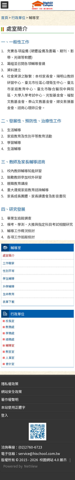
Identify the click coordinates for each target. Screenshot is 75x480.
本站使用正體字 (13, 407)
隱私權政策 (9, 383)
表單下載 (8, 301)
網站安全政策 (11, 391)
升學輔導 (8, 286)
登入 (4, 415)
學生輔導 (8, 278)
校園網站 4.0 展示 (52, 459)
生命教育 (8, 294)
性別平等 (8, 271)
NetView (31, 466)
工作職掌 (8, 263)
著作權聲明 (9, 399)
